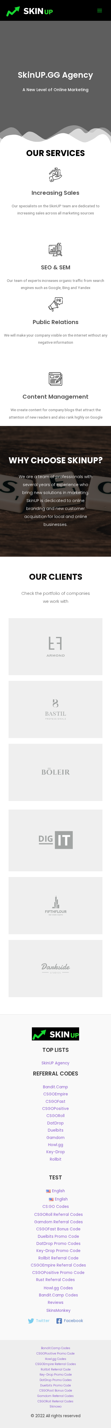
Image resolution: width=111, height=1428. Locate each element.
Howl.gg (55, 1145)
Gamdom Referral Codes (58, 1222)
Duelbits (55, 1130)
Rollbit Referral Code (58, 1258)
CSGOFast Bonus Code (58, 1229)
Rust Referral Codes (55, 1279)
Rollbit (55, 1159)
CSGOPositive (55, 1108)
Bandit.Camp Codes (58, 1295)
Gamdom (55, 1137)
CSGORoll (55, 1115)
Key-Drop (55, 1152)
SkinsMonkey (58, 1310)
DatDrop (55, 1123)
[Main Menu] (100, 10)
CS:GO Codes (55, 1206)
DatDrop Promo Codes (58, 1243)
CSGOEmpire (55, 1094)
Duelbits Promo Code (58, 1236)
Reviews (55, 1302)
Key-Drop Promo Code (58, 1250)
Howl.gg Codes (58, 1288)
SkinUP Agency (55, 1063)
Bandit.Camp (55, 1087)
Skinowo (55, 1406)
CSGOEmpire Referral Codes (58, 1265)
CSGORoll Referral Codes (58, 1214)
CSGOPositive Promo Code (58, 1272)
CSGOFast (55, 1101)
